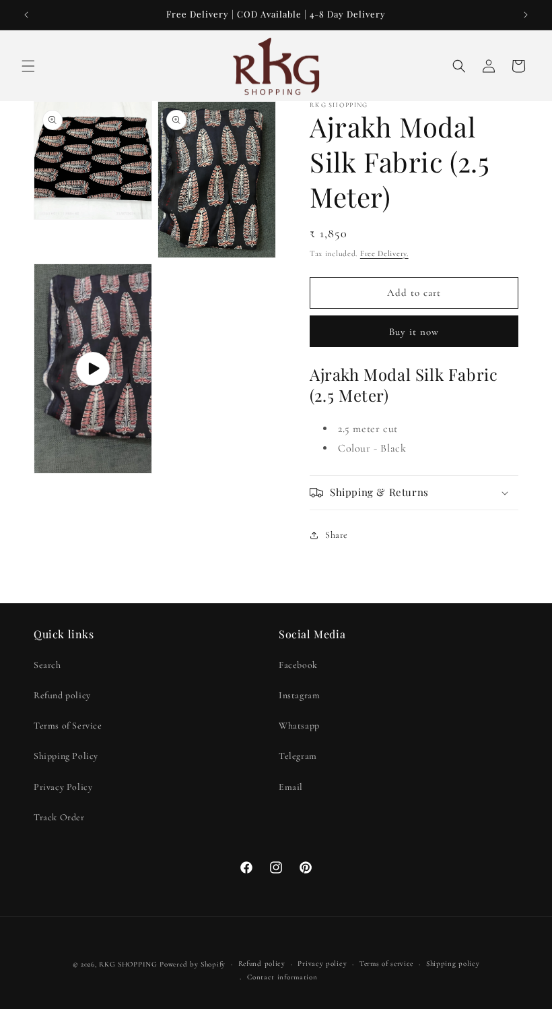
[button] (28, 66)
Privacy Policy (63, 787)
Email (291, 787)
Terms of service (386, 963)
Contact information (282, 977)
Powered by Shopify (193, 964)
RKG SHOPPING (128, 964)
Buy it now (414, 332)
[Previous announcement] (26, 15)
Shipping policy (453, 963)
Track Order (59, 817)
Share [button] (336, 535)
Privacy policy (322, 963)
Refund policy (62, 695)
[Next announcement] (526, 15)
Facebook (298, 665)
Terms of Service (68, 725)
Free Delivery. (384, 253)
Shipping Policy (66, 756)
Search (47, 665)
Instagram (299, 695)
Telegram (298, 756)
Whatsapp (299, 725)
